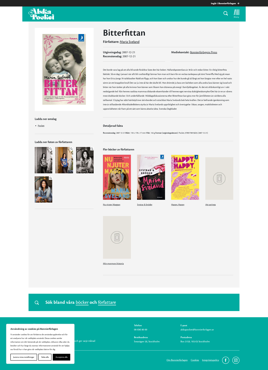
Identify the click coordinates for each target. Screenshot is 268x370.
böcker (82, 302)
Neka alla (45, 357)
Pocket (41, 125)
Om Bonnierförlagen (177, 360)
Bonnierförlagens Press (203, 52)
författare (107, 302)
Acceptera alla (61, 357)
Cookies (195, 360)
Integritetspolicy (210, 360)
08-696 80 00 (140, 329)
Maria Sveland (129, 42)
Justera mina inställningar (23, 357)
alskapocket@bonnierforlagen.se (197, 329)
